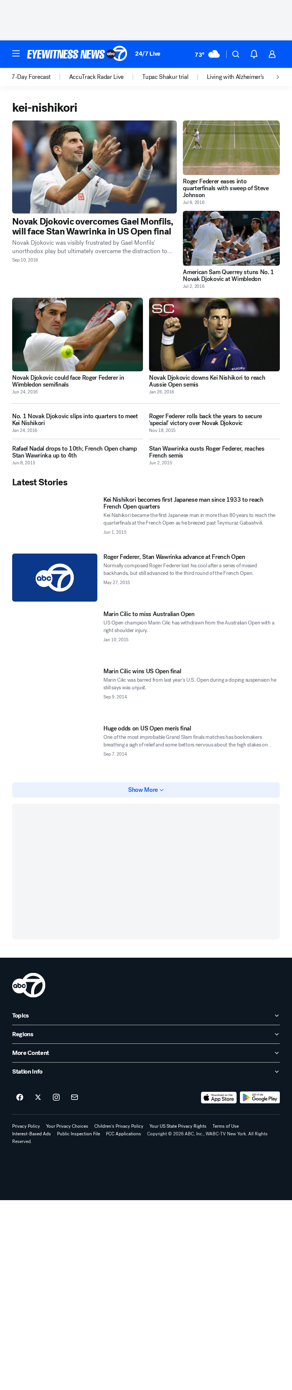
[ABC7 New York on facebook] (19, 1097)
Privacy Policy (26, 1126)
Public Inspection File (78, 1134)
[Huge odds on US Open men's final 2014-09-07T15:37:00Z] (54, 749)
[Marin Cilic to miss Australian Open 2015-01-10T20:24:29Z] (54, 635)
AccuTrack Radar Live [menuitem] (96, 77)
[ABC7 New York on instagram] (56, 1097)
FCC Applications (123, 1134)
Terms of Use (226, 1126)
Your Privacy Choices (67, 1126)
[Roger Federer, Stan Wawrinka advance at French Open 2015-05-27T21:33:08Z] (54, 578)
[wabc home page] (28, 985)
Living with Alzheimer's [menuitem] (235, 77)
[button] (16, 53)
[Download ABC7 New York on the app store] (219, 1097)
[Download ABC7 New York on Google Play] (260, 1097)
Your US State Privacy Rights (177, 1126)
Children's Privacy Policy (118, 1126)
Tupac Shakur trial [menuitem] (165, 77)
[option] (40, 77)
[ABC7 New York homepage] (77, 54)
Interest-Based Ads (31, 1134)
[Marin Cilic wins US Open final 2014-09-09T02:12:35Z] (54, 692)
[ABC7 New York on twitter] (38, 1097)
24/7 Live (147, 54)
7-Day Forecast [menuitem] (31, 77)
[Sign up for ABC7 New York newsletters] (74, 1097)
